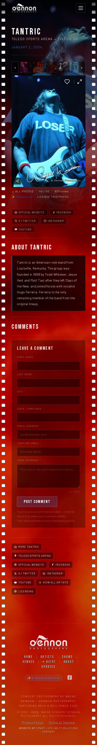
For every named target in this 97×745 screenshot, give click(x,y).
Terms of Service (61, 722)
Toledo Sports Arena (34, 555)
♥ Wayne (49, 662)
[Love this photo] (67, 81)
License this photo (53, 196)
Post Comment (37, 501)
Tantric (26, 31)
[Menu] (80, 8)
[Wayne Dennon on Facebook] (69, 678)
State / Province (30, 408)
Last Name (26, 374)
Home (28, 657)
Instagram (56, 220)
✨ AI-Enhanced (22, 196)
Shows (67, 657)
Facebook (64, 212)
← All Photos (23, 191)
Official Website (31, 212)
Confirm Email (29, 443)
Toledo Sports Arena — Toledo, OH (45, 39)
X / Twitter (27, 220)
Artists (47, 657)
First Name (26, 357)
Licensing (25, 591)
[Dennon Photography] (24, 8)
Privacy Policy (33, 722)
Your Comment (29, 460)
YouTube (25, 229)
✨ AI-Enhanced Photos (43, 677)
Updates (48, 667)
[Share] (17, 181)
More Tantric (28, 546)
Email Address (29, 426)
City (21, 391)
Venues (29, 662)
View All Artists (55, 582)
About (69, 662)
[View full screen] (79, 81)
